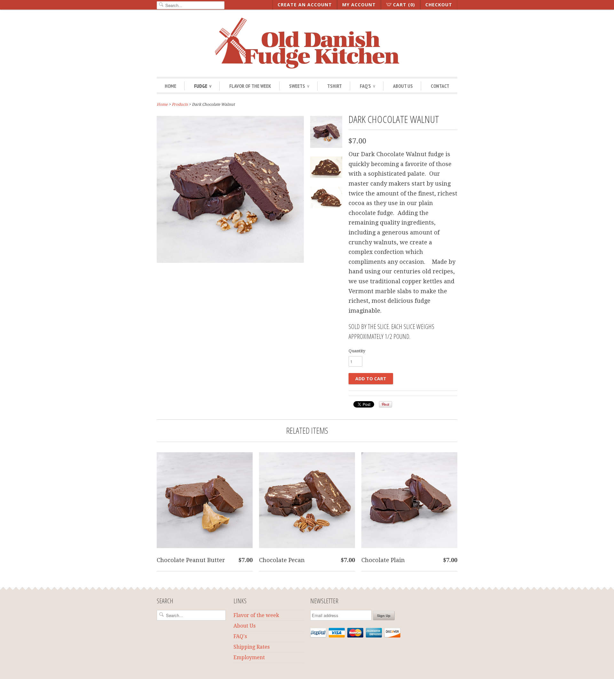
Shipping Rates (251, 647)
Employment (249, 657)
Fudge (202, 86)
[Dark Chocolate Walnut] (230, 260)
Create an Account (305, 5)
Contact (440, 86)
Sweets (299, 86)
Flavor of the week (256, 615)
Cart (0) (404, 5)
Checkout (438, 5)
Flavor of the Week (250, 86)
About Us (403, 86)
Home (170, 86)
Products (180, 104)
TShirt (334, 86)
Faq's (367, 86)
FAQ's (240, 636)
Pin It (385, 404)
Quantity (357, 350)
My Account (359, 5)
